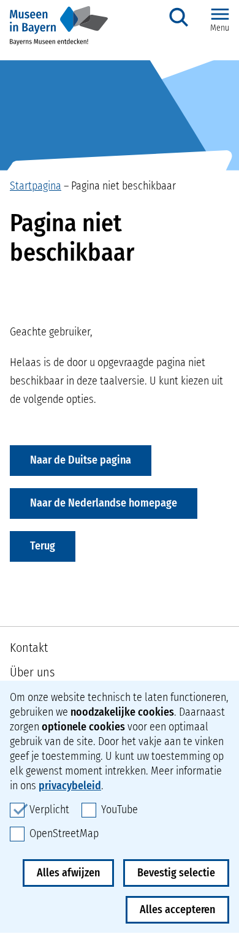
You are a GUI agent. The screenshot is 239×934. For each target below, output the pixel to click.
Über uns (32, 672)
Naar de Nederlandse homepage (103, 503)
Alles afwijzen (68, 872)
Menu (219, 28)
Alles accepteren (177, 909)
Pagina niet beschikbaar (123, 186)
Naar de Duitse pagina (80, 460)
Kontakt (29, 647)
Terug (42, 546)
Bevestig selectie (176, 872)
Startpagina (35, 186)
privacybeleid (70, 785)
